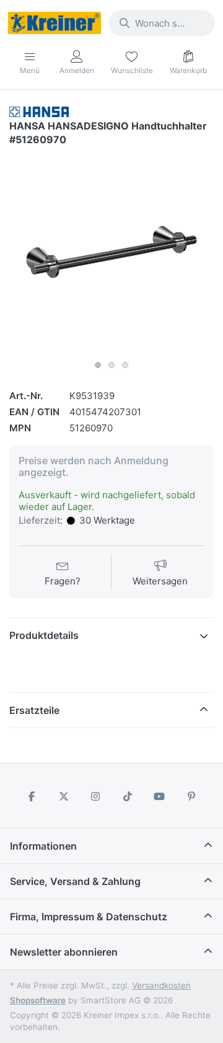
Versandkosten (161, 985)
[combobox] (161, 23)
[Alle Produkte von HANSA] (39, 111)
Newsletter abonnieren (64, 952)
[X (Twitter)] (63, 796)
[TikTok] (127, 796)
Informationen (43, 846)
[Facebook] (31, 796)
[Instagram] (95, 796)
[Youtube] (159, 796)
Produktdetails (44, 635)
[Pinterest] (191, 796)
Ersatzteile (34, 710)
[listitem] (111, 252)
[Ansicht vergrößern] (111, 252)
